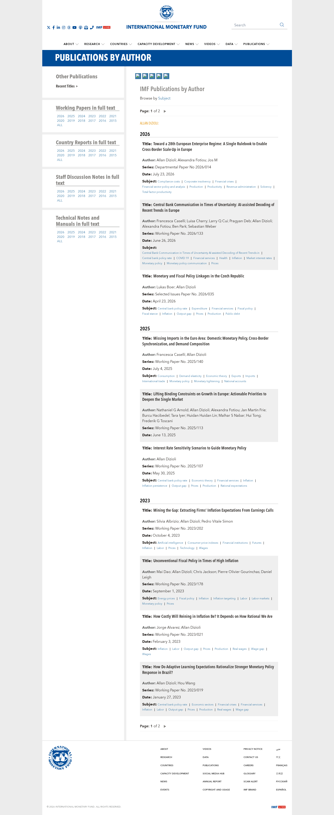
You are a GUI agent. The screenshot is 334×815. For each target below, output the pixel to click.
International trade (153, 381)
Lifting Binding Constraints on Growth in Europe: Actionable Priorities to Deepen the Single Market (204, 396)
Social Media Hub (213, 774)
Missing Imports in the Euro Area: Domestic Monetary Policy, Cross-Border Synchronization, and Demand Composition (205, 341)
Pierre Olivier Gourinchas (238, 572)
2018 (81, 121)
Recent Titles (65, 86)
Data (229, 44)
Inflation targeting (224, 598)
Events (164, 790)
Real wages (240, 649)
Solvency (266, 187)
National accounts (235, 381)
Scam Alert (251, 782)
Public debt (233, 314)
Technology (187, 548)
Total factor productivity (157, 192)
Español (281, 790)
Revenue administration (241, 187)
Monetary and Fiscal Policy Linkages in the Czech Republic (198, 276)
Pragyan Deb (240, 221)
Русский (281, 782)
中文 (278, 757)
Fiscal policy (245, 308)
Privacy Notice (253, 749)
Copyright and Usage (216, 790)
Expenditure (199, 308)
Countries (119, 44)
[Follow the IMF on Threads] (68, 27)
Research (92, 44)
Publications (254, 44)
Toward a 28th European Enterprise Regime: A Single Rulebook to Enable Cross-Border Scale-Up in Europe (204, 146)
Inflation (237, 258)
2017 (92, 121)
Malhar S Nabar (231, 415)
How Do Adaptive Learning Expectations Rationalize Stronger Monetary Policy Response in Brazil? (208, 669)
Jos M (212, 160)
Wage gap (257, 649)
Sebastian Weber (202, 226)
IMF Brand (250, 790)
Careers (249, 765)
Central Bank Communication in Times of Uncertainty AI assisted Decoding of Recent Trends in (200, 253)
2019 (71, 121)
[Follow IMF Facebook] (53, 27)
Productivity (214, 187)
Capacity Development (156, 44)
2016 (102, 121)
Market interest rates (259, 258)
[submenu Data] (236, 44)
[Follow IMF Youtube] (74, 27)
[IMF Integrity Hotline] (92, 27)
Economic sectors (202, 704)
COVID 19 (182, 258)
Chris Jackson (204, 572)
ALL (59, 125)
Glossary (249, 774)
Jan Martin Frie (253, 410)
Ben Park (179, 226)
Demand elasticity (190, 376)
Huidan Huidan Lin (202, 415)
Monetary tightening (207, 381)
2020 (60, 121)
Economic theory (216, 376)
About (69, 44)
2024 (81, 116)
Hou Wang (186, 683)
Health (223, 258)
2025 (71, 116)
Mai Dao (164, 572)
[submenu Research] (103, 44)
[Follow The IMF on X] (48, 27)
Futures (256, 543)
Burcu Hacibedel (155, 415)
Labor (160, 548)
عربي (278, 749)
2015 (113, 121)
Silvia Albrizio (168, 521)
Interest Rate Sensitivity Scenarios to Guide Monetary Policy (199, 448)
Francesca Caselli (171, 221)
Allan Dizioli (166, 160)
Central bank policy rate (157, 258)
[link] (138, 76)
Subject (164, 98)
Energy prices (166, 598)
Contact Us (251, 757)
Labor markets (260, 598)
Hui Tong (253, 415)
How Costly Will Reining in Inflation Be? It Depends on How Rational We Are (212, 616)
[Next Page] (164, 111)
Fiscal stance (150, 314)
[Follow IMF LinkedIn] (58, 27)
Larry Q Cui (218, 221)
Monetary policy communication (187, 263)
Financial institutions (235, 543)
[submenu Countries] (130, 44)
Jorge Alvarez (168, 627)
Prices (214, 263)
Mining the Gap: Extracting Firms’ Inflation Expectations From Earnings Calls (213, 510)
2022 (102, 116)
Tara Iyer (178, 415)
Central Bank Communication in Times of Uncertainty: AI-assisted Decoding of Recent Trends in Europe (208, 207)
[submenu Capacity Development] (178, 44)
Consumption (166, 376)
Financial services (204, 258)
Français (281, 765)
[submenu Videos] (218, 44)
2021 (113, 116)
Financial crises (224, 181)
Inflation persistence (154, 486)
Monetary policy (152, 263)
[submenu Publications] (268, 44)
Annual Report (212, 782)
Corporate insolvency (197, 181)
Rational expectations (234, 486)
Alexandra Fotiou (192, 160)
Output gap (184, 314)
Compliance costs (169, 181)
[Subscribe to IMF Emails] (86, 27)
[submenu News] (197, 44)
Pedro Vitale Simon (217, 521)
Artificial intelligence (170, 543)
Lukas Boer (166, 287)
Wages (203, 548)
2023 (92, 116)
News (189, 44)
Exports (236, 376)
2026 (60, 116)
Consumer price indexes (203, 543)
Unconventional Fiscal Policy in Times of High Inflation (195, 560)
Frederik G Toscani (157, 421)
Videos (210, 44)
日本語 (279, 774)
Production (196, 187)
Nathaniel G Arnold (172, 410)
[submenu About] (77, 44)
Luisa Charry (197, 221)
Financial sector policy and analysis (163, 187)
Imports (250, 376)
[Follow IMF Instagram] (63, 27)
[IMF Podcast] (80, 27)
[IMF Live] (278, 806)
